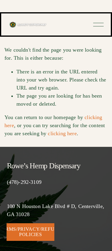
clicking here (62, 133)
